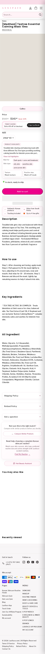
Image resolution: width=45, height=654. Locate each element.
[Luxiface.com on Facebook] (28, 562)
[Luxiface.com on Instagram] (23, 562)
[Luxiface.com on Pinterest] (37, 562)
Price (4, 114)
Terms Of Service (8, 643)
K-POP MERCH (28, 612)
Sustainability (7, 615)
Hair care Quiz (7, 599)
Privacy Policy (22, 643)
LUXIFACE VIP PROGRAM (32, 627)
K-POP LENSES (28, 620)
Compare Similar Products (24, 434)
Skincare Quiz (7, 596)
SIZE (4, 132)
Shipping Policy (11, 396)
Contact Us (6, 649)
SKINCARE (26, 590)
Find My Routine (22, 454)
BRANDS (25, 623)
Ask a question (11, 417)
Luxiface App (7, 605)
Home (4, 21)
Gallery (22, 109)
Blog (4, 602)
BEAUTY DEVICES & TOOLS (30, 608)
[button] (22, 198)
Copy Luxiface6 (34, 125)
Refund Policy (10, 406)
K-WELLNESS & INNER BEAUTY (31, 616)
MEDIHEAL (7, 30)
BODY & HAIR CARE (30, 603)
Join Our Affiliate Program (12, 612)
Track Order (6, 609)
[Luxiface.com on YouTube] (33, 562)
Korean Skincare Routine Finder (11, 592)
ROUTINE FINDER (29, 597)
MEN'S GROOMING (29, 600)
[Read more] (36, 8)
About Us (32, 646)
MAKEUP (25, 594)
